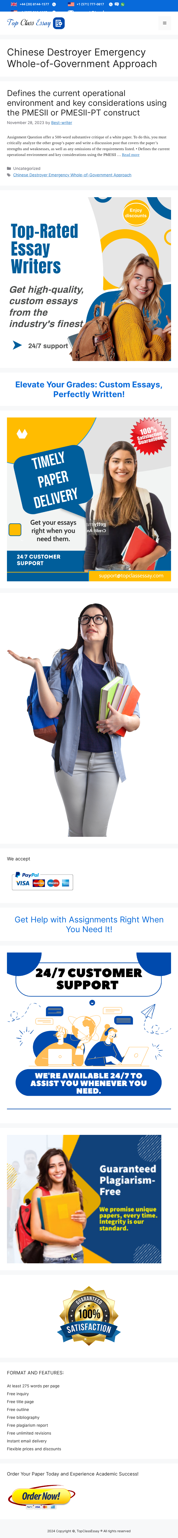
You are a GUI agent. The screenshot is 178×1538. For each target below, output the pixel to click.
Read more (131, 155)
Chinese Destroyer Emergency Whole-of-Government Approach (72, 175)
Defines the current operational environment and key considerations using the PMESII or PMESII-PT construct (87, 102)
